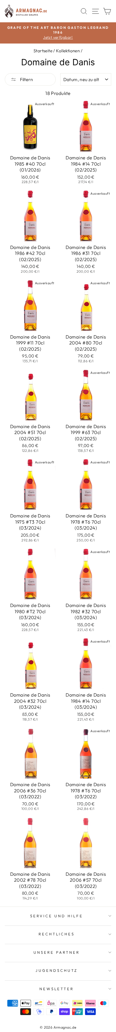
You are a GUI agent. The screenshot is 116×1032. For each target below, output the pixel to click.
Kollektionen (68, 50)
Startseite (43, 50)
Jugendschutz (56, 970)
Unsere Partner (57, 952)
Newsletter (56, 989)
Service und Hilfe (56, 916)
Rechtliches (57, 934)
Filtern (26, 79)
